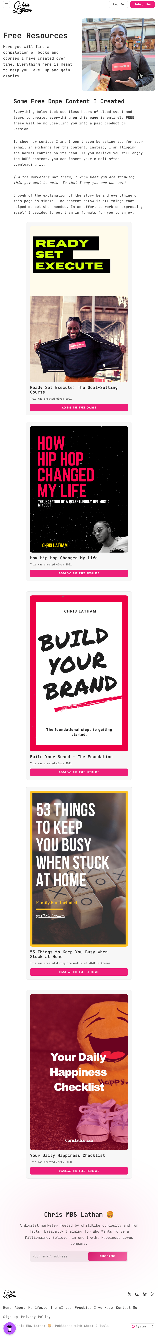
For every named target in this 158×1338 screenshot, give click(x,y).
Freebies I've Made (94, 1307)
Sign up (10, 1317)
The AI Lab (61, 1307)
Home (7, 1307)
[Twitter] (129, 1294)
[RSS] (152, 1294)
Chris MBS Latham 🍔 (33, 1326)
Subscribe (142, 4)
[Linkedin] (145, 1294)
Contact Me (126, 1307)
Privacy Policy (36, 1317)
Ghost (89, 1326)
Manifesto (37, 1307)
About (20, 1307)
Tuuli (104, 1326)
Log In (118, 4)
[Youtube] (137, 1294)
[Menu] (6, 4)
